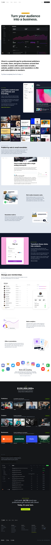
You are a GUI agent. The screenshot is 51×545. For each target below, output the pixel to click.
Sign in (42, 2)
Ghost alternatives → (34, 532)
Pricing (20, 2)
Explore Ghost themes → (6, 107)
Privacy (40, 540)
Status (43, 528)
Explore (11, 2)
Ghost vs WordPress (34, 528)
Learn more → (47, 398)
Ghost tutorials (23, 526)
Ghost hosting (13, 528)
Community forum (44, 527)
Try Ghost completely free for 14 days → (12, 74)
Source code (12, 532)
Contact (42, 540)
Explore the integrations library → (25, 375)
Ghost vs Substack (34, 526)
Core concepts (13, 527)
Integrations (2, 528)
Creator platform (3, 526)
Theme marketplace (3, 527)
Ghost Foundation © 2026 (47, 540)
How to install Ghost (13, 526)
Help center (43, 526)
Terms (38, 540)
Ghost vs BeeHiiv (34, 527)
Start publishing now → (25, 509)
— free (47, 2)
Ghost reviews (23, 528)
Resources (22, 527)
